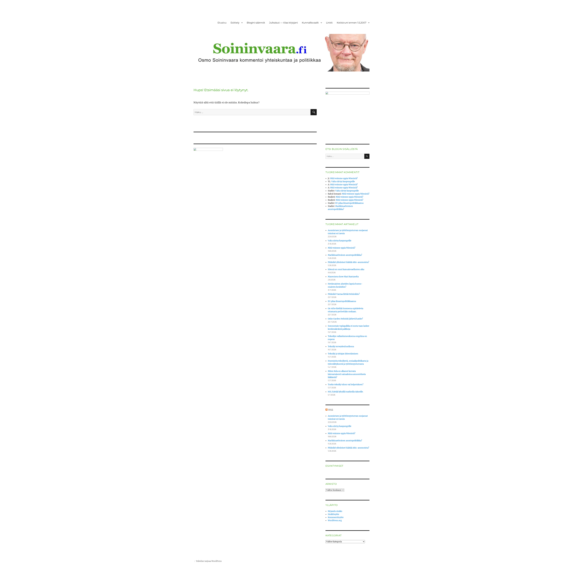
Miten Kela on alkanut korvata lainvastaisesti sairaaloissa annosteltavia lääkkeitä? (347, 374)
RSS (330, 409)
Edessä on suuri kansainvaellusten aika (346, 269)
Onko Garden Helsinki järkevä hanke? (345, 319)
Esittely (235, 22)
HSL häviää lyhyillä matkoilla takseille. (345, 391)
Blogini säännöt (256, 22)
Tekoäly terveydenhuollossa (341, 346)
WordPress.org (335, 520)
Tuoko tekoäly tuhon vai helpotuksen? (345, 384)
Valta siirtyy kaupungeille (343, 181)
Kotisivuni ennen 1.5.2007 (351, 22)
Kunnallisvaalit (310, 22)
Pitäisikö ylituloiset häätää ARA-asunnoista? (348, 262)
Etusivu (222, 22)
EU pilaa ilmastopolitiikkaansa (349, 203)
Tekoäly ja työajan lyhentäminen (343, 353)
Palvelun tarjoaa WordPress (209, 561)
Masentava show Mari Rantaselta (343, 276)
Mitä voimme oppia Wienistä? (344, 178)
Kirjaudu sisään (335, 511)
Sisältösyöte (333, 514)
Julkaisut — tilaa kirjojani (283, 22)
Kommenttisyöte (336, 517)
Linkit (329, 22)
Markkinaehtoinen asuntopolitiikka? (345, 255)
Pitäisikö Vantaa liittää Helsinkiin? (344, 294)
